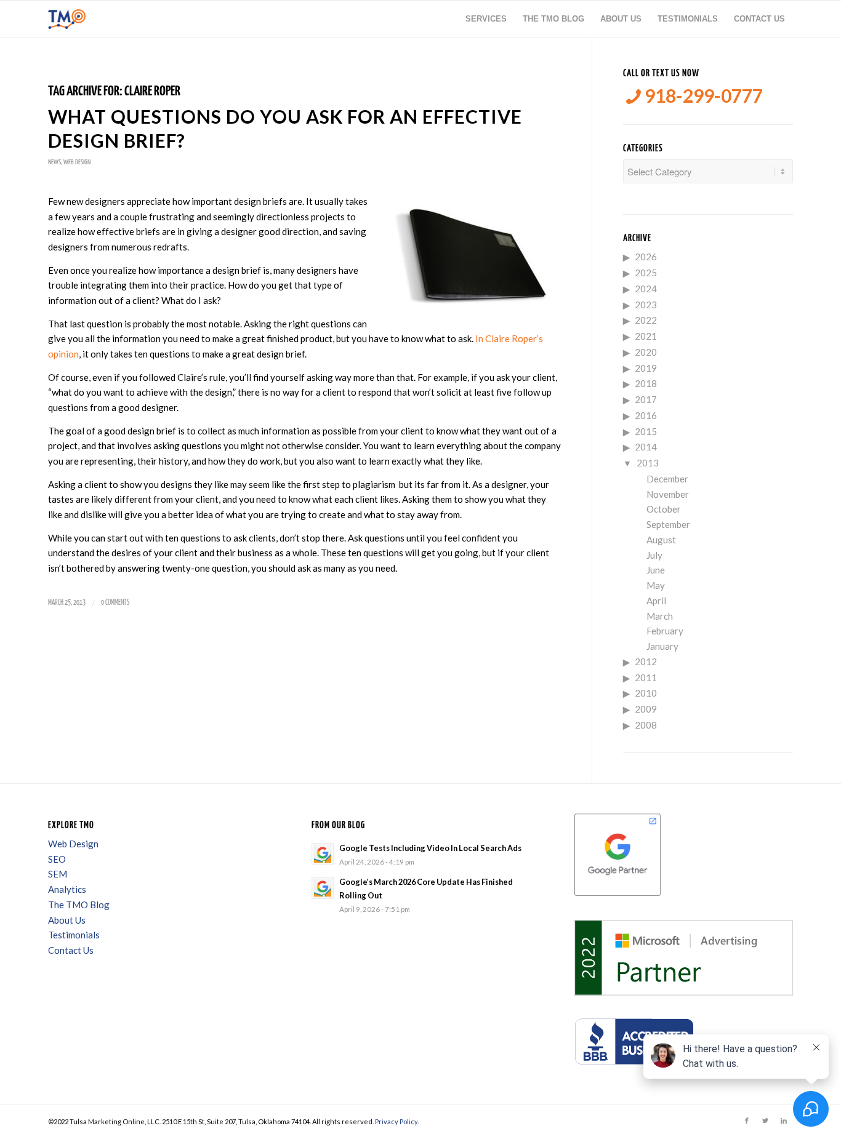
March (659, 615)
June (655, 569)
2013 (648, 462)
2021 (646, 336)
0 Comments (115, 602)
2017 (646, 399)
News (54, 162)
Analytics (67, 889)
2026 (646, 256)
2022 (646, 320)
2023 (646, 304)
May (655, 585)
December (667, 478)
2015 (646, 431)
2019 (646, 368)
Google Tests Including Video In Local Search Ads (430, 848)
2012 (646, 661)
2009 (646, 708)
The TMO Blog (79, 904)
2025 (646, 272)
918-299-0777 (702, 96)
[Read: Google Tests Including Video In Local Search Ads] (323, 854)
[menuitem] (486, 19)
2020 (646, 352)
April (656, 600)
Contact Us (71, 950)
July (654, 555)
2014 (646, 446)
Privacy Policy (396, 1121)
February (664, 630)
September (668, 524)
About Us (67, 919)
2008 (646, 724)
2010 (646, 692)
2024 (646, 288)
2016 (646, 415)
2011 (646, 677)
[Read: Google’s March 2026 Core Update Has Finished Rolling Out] (323, 888)
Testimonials (74, 934)
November (667, 494)
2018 (646, 383)
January (662, 646)
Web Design (77, 162)
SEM (57, 873)
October (663, 508)
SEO (57, 859)
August (661, 539)
